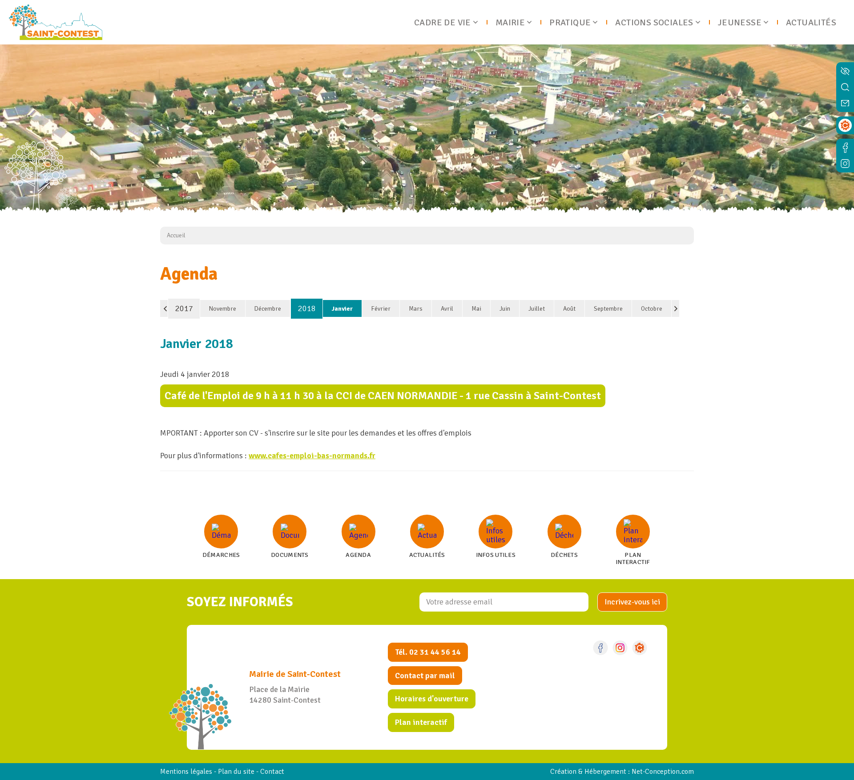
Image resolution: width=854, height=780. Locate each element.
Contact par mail (425, 675)
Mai (476, 308)
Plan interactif (421, 722)
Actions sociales (654, 22)
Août (569, 308)
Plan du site (236, 771)
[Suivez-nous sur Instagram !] (620, 647)
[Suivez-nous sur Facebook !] (600, 647)
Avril (447, 308)
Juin (505, 308)
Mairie (510, 22)
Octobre (651, 308)
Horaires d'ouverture (431, 699)
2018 (307, 308)
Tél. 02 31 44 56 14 (428, 652)
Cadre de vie (442, 22)
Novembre (222, 308)
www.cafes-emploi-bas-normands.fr (312, 455)
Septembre (608, 308)
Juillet (536, 308)
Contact (272, 771)
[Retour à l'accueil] (55, 22)
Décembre (267, 308)
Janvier (342, 308)
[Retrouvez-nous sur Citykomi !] (639, 647)
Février (381, 308)
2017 (184, 308)
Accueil (176, 235)
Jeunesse (739, 22)
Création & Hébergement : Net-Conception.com (622, 771)
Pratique (570, 22)
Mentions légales (186, 771)
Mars (416, 308)
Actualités (811, 22)
